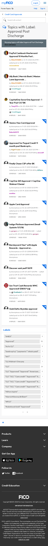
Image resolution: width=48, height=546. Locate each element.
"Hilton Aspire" (11, 392)
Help (35, 8)
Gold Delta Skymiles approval (23, 309)
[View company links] (44, 446)
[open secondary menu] (45, 3)
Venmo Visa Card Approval (22, 123)
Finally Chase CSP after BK (22, 163)
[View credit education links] (44, 485)
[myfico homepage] (7, 2)
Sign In (42, 8)
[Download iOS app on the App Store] (8, 460)
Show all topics (10, 44)
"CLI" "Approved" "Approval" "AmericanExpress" (24, 371)
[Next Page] (27, 412)
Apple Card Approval (19, 204)
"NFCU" (8, 402)
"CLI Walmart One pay (14, 361)
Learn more (24, 517)
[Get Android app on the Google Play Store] (25, 460)
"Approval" (9, 341)
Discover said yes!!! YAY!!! (20, 268)
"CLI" (7, 366)
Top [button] (3, 422)
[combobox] (24, 20)
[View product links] (44, 434)
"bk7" (7, 356)
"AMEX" (8, 336)
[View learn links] (44, 440)
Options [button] (45, 14)
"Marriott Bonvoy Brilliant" (16, 397)
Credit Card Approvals (13, 14)
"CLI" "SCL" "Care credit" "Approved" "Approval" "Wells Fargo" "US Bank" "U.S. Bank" (24, 376)
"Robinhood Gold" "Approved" (17, 407)
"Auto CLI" (9, 346)
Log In (35, 3)
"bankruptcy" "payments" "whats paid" (21, 351)
